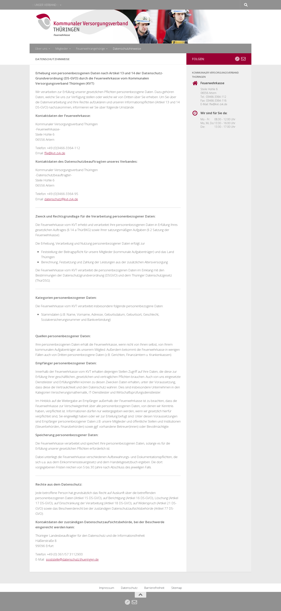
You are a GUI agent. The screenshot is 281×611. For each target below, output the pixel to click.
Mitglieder (61, 48)
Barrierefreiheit (154, 588)
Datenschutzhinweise (127, 48)
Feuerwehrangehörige (90, 48)
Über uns (41, 48)
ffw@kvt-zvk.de (218, 104)
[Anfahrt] (237, 59)
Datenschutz (129, 588)
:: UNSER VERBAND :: (45, 5)
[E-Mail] (243, 59)
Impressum (106, 588)
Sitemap (176, 588)
